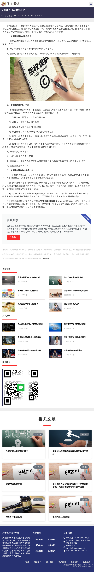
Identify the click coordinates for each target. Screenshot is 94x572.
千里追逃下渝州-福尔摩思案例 (29, 337)
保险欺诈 (39, 545)
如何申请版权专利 (14, 484)
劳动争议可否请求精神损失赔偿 (76, 290)
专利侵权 (38, 16)
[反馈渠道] (45, 258)
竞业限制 (39, 551)
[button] (91, 4)
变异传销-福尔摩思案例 (73, 350)
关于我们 (50, 562)
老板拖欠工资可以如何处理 (28, 290)
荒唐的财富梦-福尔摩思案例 (75, 337)
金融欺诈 (51, 551)
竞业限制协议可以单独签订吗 (29, 277)
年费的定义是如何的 (61, 517)
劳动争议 (51, 545)
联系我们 (13, 237)
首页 (27, 562)
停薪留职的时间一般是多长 (28, 304)
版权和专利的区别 (14, 517)
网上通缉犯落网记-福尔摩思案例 (30, 324)
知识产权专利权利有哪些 (73, 277)
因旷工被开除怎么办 (72, 304)
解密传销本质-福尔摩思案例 (75, 324)
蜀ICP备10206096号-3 (83, 567)
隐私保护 (74, 562)
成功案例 (39, 539)
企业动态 (86, 562)
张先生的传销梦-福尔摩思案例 (29, 350)
